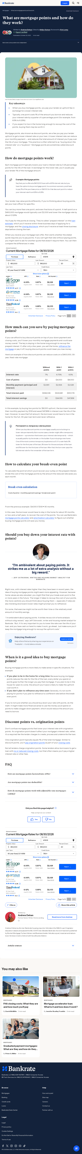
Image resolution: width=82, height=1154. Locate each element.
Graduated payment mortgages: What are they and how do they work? (20, 1049)
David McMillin (11, 1011)
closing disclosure (30, 226)
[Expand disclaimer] (78, 42)
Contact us (46, 1106)
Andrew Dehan (26, 30)
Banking (4, 1097)
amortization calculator (44, 518)
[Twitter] (7, 1146)
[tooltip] (55, 808)
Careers (45, 1102)
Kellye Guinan (45, 30)
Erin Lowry (64, 30)
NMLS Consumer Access (34, 1075)
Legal (4, 1123)
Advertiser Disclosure (72, 11)
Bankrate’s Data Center (10, 1110)
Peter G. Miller (10, 1054)
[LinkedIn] (16, 1146)
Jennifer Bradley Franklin (55, 1011)
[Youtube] (20, 1146)
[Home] (9, 3)
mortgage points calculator (17, 518)
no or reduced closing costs (26, 751)
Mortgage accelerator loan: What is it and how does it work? (61, 1005)
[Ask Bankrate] (76, 1148)
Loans (4, 1106)
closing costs (64, 743)
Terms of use (6, 1139)
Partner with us (47, 1110)
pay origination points (35, 743)
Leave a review (66, 639)
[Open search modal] (73, 3)
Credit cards (6, 1102)
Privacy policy (6, 1127)
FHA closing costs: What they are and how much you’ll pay (20, 1005)
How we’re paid (47, 1093)
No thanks (70, 643)
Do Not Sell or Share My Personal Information (17, 1135)
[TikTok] (24, 1146)
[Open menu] (78, 3)
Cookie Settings (7, 1131)
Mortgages (6, 10)
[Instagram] (11, 1146)
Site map (45, 1097)
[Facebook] (3, 1146)
